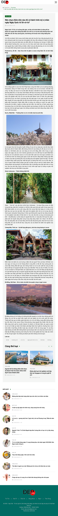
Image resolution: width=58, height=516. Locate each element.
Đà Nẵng (49, 340)
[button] (49, 346)
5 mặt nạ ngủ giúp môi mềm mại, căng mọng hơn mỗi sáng (28, 407)
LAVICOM (32, 511)
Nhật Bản (42, 340)
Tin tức (7, 498)
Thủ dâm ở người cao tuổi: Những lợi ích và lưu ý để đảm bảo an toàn (31, 466)
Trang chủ (6, 7)
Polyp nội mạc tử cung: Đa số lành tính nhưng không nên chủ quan (30, 477)
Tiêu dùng (7, 366)
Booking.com (15, 340)
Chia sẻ (14, 440)
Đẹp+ (39, 498)
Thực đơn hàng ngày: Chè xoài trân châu (23, 455)
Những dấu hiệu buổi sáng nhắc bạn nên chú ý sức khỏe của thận (30, 396)
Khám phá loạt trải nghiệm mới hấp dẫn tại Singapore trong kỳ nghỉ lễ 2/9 (41, 373)
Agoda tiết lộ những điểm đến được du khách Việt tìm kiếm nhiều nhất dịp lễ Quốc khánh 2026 (16, 370)
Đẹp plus (14, 405)
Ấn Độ (7, 340)
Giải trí (14, 416)
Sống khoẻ (15, 394)
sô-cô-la (23, 340)
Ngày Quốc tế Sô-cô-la (32, 340)
